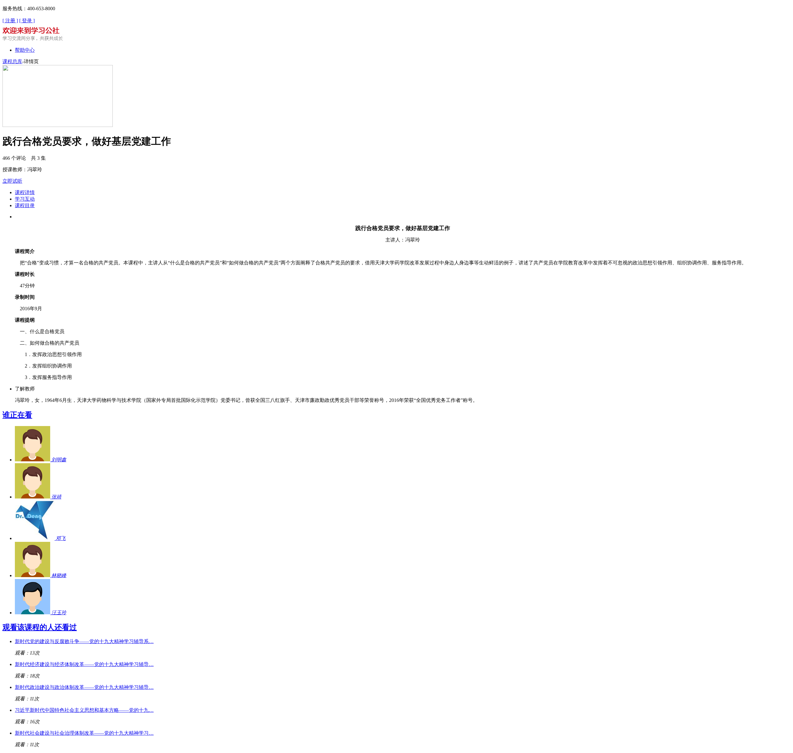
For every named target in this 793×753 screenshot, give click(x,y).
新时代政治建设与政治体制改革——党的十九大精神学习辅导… (84, 687)
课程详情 (25, 192)
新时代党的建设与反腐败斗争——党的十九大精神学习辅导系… (84, 641)
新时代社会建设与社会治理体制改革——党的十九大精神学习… (84, 733)
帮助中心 (25, 50)
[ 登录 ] (27, 20)
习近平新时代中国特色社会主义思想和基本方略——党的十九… (84, 710)
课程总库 (12, 61)
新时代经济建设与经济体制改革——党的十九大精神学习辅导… (84, 664)
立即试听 (12, 181)
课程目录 (25, 205)
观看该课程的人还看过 (39, 627)
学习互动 (25, 199)
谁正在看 (17, 415)
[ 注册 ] (10, 20)
